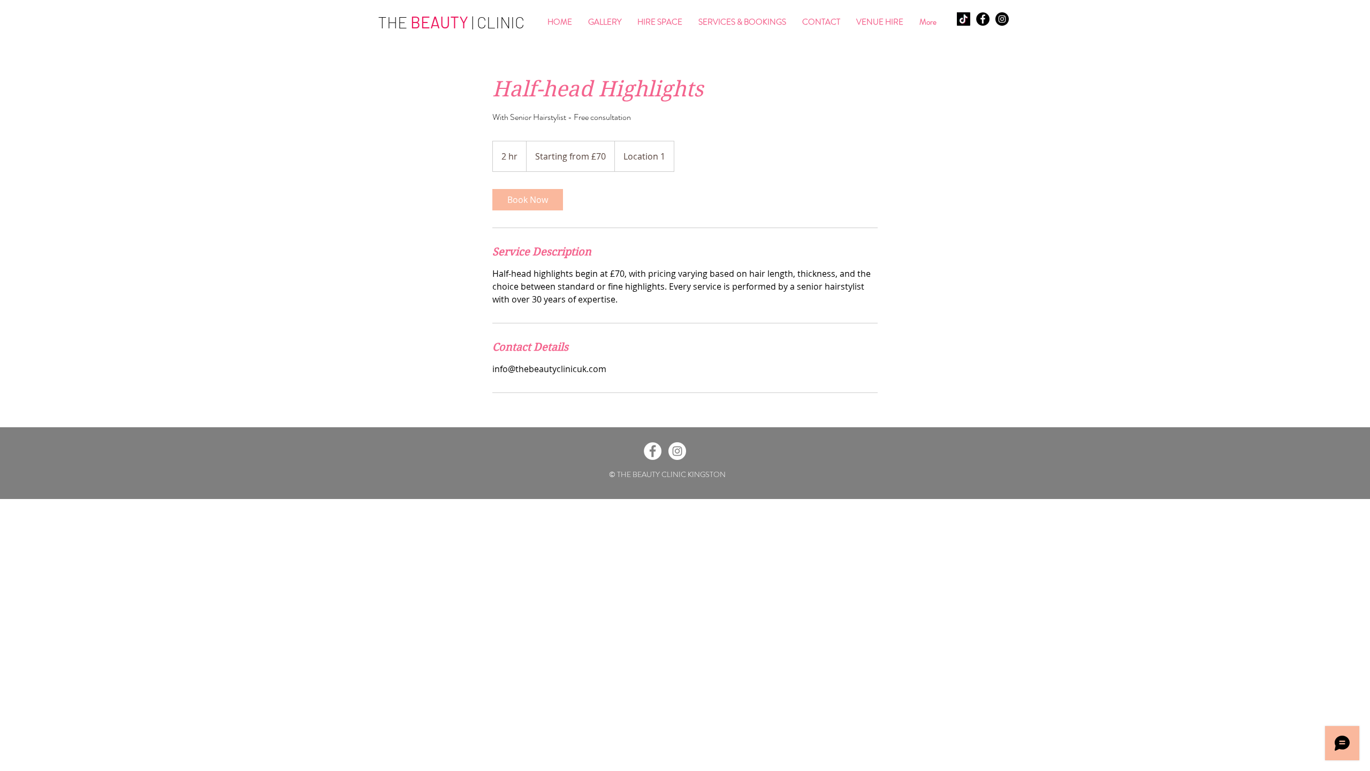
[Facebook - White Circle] (652, 451)
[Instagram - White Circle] (677, 451)
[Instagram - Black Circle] (1002, 19)
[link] (527, 199)
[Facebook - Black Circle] (983, 19)
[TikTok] (963, 19)
